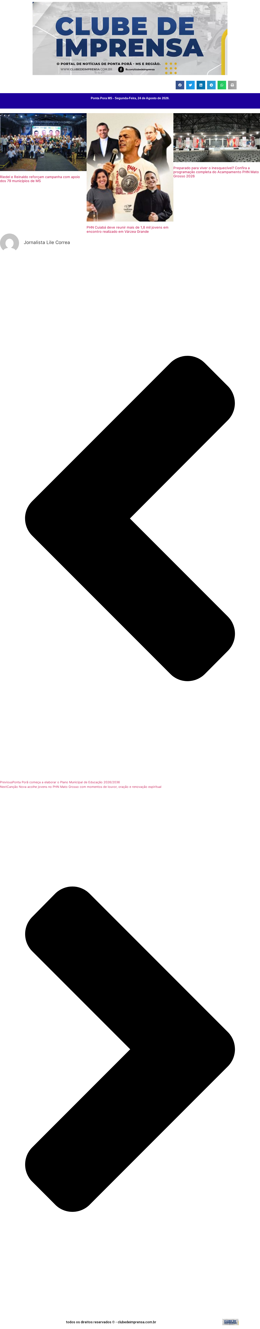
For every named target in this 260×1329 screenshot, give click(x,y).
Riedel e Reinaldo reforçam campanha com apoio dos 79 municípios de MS (40, 179)
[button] (180, 85)
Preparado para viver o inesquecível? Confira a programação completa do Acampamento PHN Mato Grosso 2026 (216, 172)
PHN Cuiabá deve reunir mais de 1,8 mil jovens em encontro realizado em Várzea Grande (127, 229)
